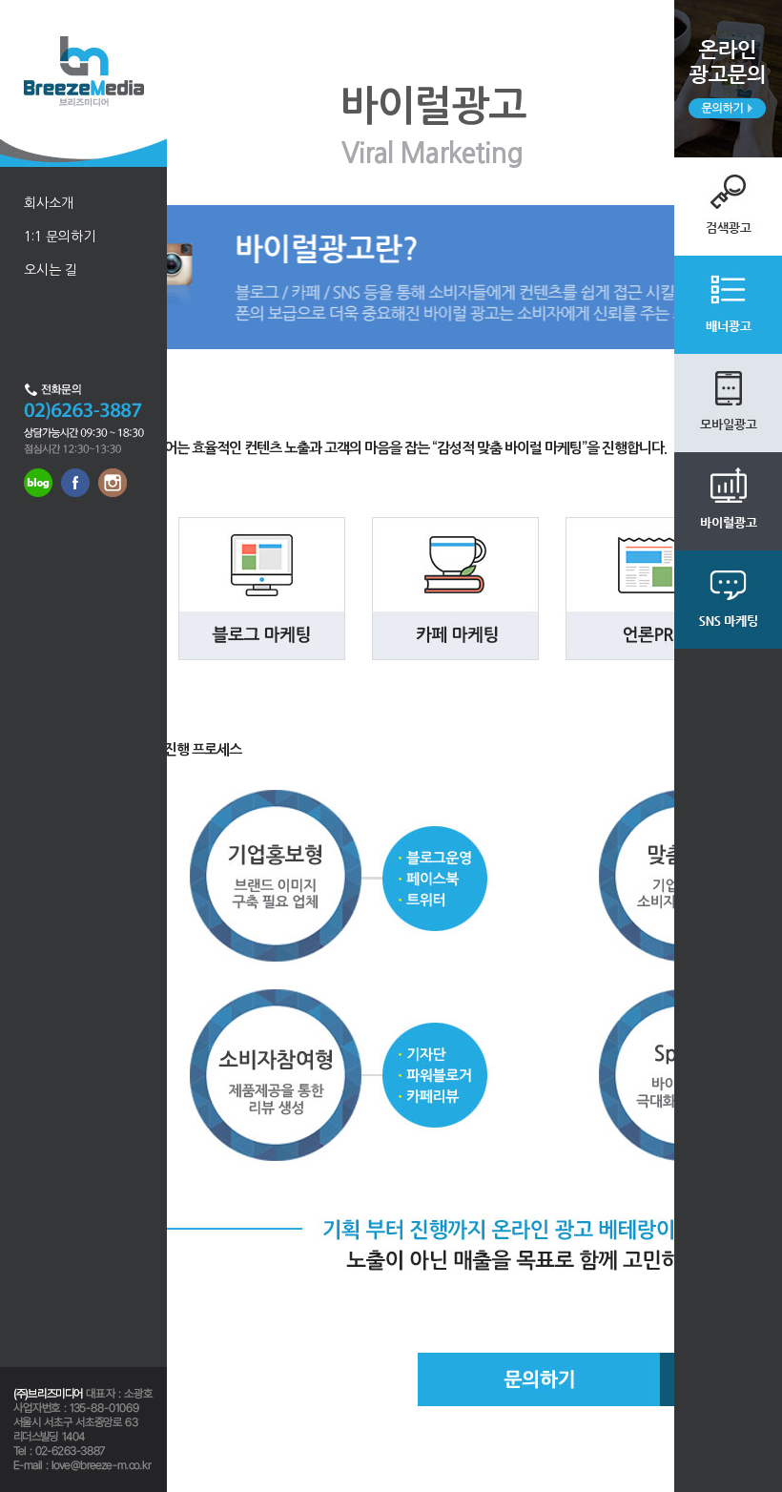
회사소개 (48, 203)
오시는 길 (50, 270)
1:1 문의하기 (59, 236)
